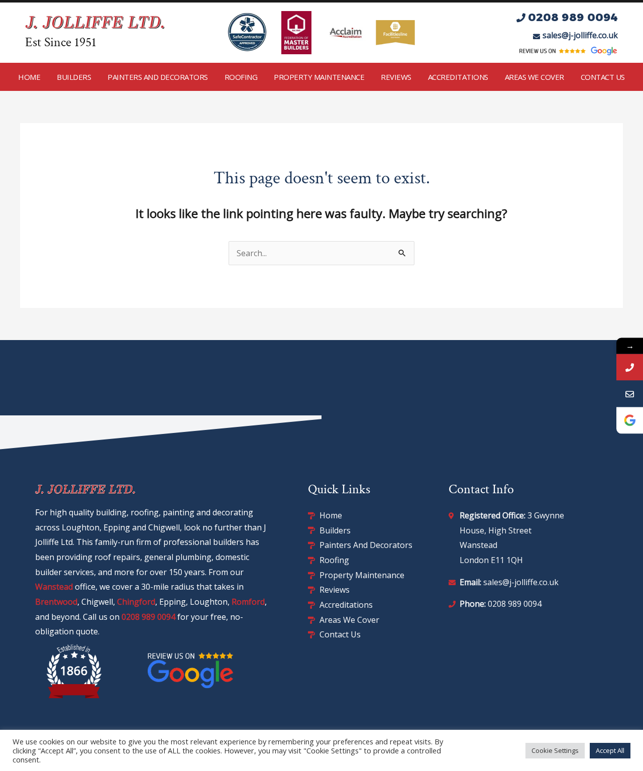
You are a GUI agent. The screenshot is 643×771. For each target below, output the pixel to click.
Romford (248, 601)
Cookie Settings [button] (555, 750)
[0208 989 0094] (629, 367)
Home (29, 77)
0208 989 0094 (148, 616)
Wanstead (54, 586)
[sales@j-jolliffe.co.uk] (629, 393)
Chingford (136, 601)
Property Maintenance (319, 77)
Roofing (241, 77)
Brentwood (56, 601)
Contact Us (603, 77)
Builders (74, 77)
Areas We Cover (534, 77)
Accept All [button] (610, 750)
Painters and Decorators (158, 77)
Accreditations (458, 77)
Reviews (396, 77)
